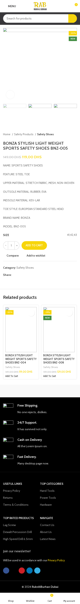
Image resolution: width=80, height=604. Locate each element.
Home (7, 134)
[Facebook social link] (15, 274)
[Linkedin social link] (29, 274)
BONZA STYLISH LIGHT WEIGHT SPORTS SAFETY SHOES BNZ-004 (21, 359)
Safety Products (24, 134)
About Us (46, 532)
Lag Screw (9, 525)
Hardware (46, 505)
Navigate (46, 518)
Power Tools (48, 498)
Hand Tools (47, 491)
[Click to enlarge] (10, 95)
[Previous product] (67, 134)
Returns (8, 498)
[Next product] (75, 134)
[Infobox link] (40, 408)
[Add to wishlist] (31, 312)
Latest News (48, 539)
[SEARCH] (72, 18)
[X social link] (19, 274)
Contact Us (47, 525)
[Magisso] (58, 391)
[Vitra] (21, 391)
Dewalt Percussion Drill (17, 532)
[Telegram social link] (33, 274)
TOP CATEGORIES (51, 484)
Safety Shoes (45, 134)
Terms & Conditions (16, 505)
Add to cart (34, 245)
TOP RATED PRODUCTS (18, 518)
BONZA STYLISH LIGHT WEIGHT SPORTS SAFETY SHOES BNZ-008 (58, 359)
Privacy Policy (11, 491)
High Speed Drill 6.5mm (18, 539)
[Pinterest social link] (24, 274)
